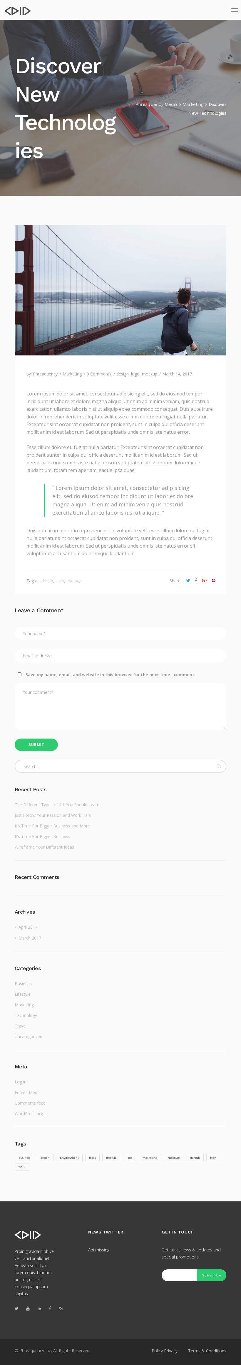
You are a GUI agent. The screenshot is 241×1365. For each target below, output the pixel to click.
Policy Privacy (165, 1351)
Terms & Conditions (207, 1351)
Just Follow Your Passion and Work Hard (53, 815)
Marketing (72, 374)
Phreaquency (45, 374)
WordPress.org (29, 1113)
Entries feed (26, 1092)
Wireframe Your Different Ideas (44, 847)
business (24, 1157)
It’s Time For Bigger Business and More (52, 826)
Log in (20, 1082)
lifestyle (111, 1157)
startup (195, 1157)
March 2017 (30, 938)
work (22, 1166)
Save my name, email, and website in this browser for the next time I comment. (110, 674)
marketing (150, 1157)
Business (23, 983)
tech (213, 1157)
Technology (26, 1015)
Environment (69, 1157)
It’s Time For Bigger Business (42, 836)
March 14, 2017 (177, 374)
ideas (92, 1157)
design (122, 374)
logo (135, 374)
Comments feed (30, 1103)
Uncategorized (28, 1036)
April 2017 (28, 927)
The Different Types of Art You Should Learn (57, 804)
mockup (149, 374)
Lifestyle (23, 994)
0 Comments (99, 374)
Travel (20, 1026)
